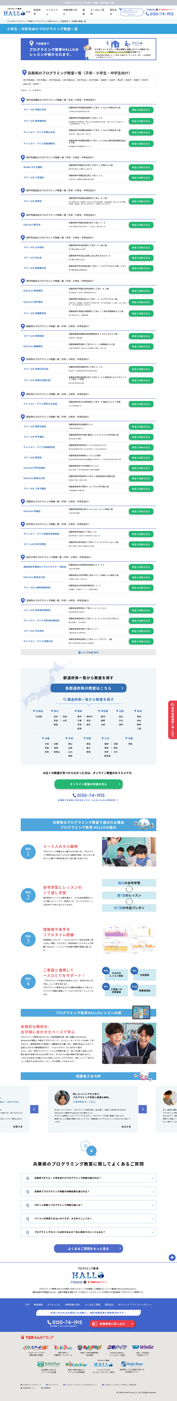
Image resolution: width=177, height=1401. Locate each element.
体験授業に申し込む (112, 1324)
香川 (88, 748)
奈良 (47, 752)
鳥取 (70, 756)
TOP (28, 12)
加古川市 (27, 83)
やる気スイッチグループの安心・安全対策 (120, 1384)
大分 (116, 752)
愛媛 (88, 752)
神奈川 (90, 716)
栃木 (89, 724)
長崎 (106, 748)
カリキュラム (53, 1304)
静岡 (139, 724)
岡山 (70, 744)
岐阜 (139, 720)
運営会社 (109, 1304)
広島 (70, 748)
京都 (47, 748)
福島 (56, 724)
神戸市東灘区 (29, 79)
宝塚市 (36, 83)
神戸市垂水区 (69, 79)
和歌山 (57, 752)
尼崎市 (112, 79)
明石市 (120, 79)
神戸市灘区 (42, 79)
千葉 (79, 720)
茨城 (79, 724)
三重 (139, 728)
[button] (34, 1109)
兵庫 (56, 744)
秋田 (65, 716)
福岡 (106, 744)
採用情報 (46, 1388)
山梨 (103, 724)
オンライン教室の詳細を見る (88, 784)
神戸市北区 (82, 79)
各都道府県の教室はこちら (88, 687)
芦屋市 (137, 79)
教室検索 (38, 1304)
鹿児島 (107, 756)
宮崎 (106, 752)
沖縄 (130, 744)
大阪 (47, 744)
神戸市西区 (94, 79)
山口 (70, 752)
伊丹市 (145, 79)
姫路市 (104, 79)
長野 (103, 720)
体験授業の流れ (72, 1304)
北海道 (39, 716)
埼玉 (89, 720)
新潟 (103, 716)
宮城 (56, 720)
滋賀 (56, 748)
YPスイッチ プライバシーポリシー (135, 1304)
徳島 (88, 744)
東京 (79, 716)
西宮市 (128, 79)
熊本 (116, 748)
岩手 (56, 716)
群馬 (79, 728)
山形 (65, 720)
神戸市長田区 (55, 79)
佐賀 (116, 744)
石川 (121, 720)
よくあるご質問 (92, 1304)
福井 (121, 724)
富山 (121, 716)
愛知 (139, 716)
